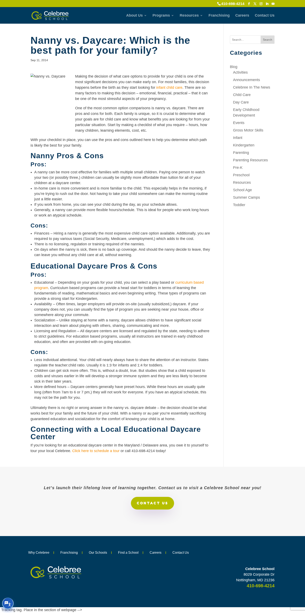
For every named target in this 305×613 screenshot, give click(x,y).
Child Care (242, 95)
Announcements (246, 80)
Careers (242, 15)
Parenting (241, 153)
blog (233, 67)
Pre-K (238, 167)
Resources (189, 15)
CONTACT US (152, 503)
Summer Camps (246, 197)
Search (267, 39)
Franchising (219, 15)
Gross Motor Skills (248, 130)
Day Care (241, 102)
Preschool (241, 175)
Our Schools (98, 552)
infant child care (169, 87)
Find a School (128, 552)
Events (238, 123)
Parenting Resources (250, 160)
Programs (161, 15)
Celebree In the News (251, 87)
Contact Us (264, 15)
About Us (134, 15)
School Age (242, 190)
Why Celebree (38, 552)
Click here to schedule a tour (96, 451)
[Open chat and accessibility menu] (8, 603)
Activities (240, 72)
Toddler (239, 205)
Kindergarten (243, 145)
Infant (237, 138)
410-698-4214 (232, 4)
